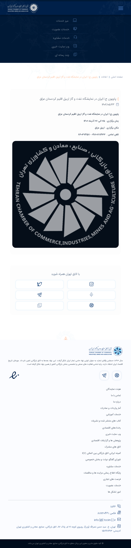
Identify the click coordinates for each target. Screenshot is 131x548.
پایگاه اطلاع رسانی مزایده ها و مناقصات (102, 473)
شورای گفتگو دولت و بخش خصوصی (103, 460)
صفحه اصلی (117, 77)
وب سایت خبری (60, 46)
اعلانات (104, 77)
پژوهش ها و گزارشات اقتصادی (106, 441)
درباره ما (117, 402)
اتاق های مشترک (113, 447)
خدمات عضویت (60, 29)
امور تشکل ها (114, 492)
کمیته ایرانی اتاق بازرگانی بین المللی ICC (101, 453)
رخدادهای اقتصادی (111, 428)
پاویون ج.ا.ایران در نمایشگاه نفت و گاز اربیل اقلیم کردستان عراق (67, 77)
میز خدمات (62, 21)
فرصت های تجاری (112, 479)
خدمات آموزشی (113, 415)
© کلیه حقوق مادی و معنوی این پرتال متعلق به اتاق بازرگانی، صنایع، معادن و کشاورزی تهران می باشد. (65, 543)
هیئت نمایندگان (113, 389)
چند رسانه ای (62, 55)
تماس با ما (116, 396)
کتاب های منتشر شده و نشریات (106, 421)
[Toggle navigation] (121, 8)
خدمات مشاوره (61, 38)
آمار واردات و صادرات (110, 408)
